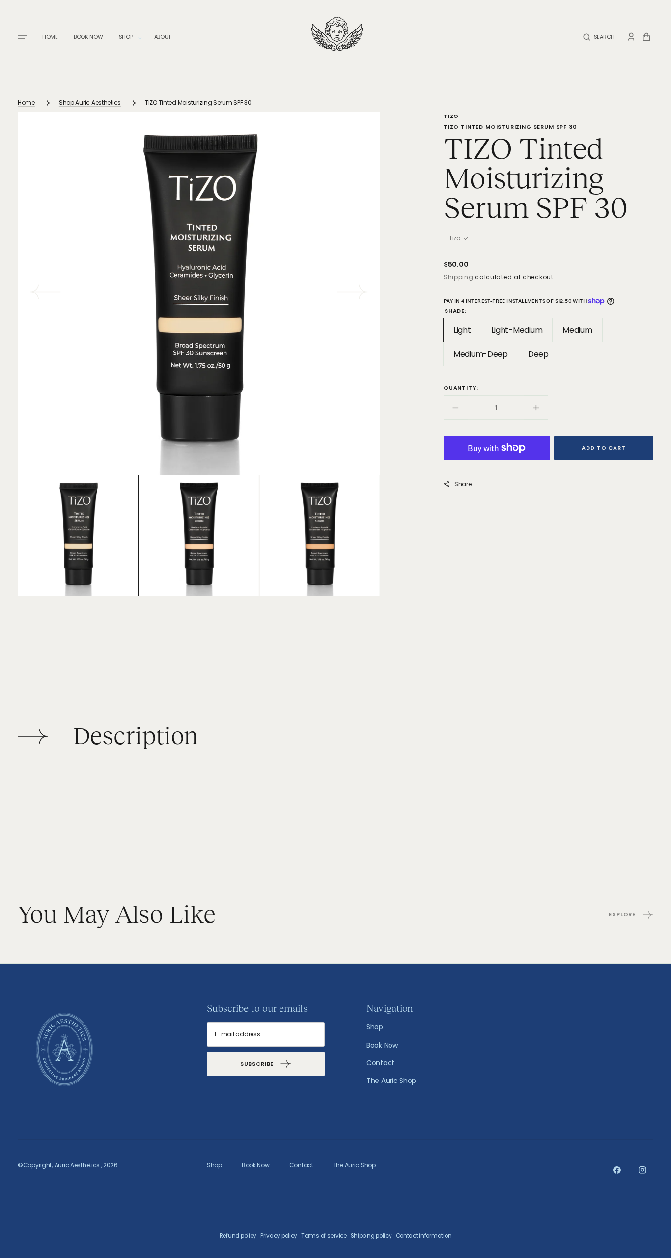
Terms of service (324, 1236)
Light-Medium (522, 333)
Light (467, 333)
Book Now (382, 1045)
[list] (199, 293)
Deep (543, 357)
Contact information (424, 1236)
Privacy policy (278, 1236)
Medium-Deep (485, 357)
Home (26, 102)
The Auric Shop (391, 1080)
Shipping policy (371, 1236)
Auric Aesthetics (77, 1165)
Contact (380, 1063)
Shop (374, 1027)
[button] (599, 37)
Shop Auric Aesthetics (90, 102)
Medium (582, 333)
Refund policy (238, 1236)
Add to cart (603, 448)
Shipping (459, 277)
